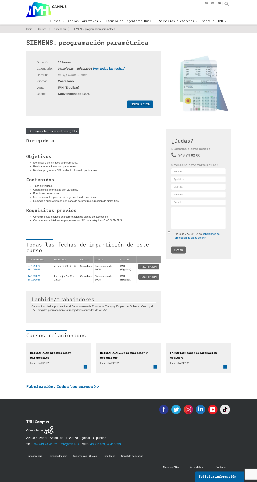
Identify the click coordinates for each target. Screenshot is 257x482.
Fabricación (59, 28)
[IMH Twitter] (176, 409)
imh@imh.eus (69, 444)
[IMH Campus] (46, 9)
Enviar (178, 250)
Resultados (109, 456)
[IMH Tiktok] (225, 409)
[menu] (57, 21)
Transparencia (34, 456)
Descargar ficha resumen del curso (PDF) (53, 131)
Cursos (42, 28)
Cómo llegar (34, 430)
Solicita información (217, 476)
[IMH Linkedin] (201, 409)
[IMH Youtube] (213, 409)
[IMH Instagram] (189, 409)
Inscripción (140, 104)
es (212, 3)
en (219, 3)
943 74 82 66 (189, 155)
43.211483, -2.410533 (105, 444)
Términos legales (57, 456)
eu (206, 3)
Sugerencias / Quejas (85, 456)
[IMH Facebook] (164, 409)
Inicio (29, 28)
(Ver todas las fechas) (109, 68)
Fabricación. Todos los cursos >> (62, 386)
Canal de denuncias (132, 456)
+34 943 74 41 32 (44, 444)
